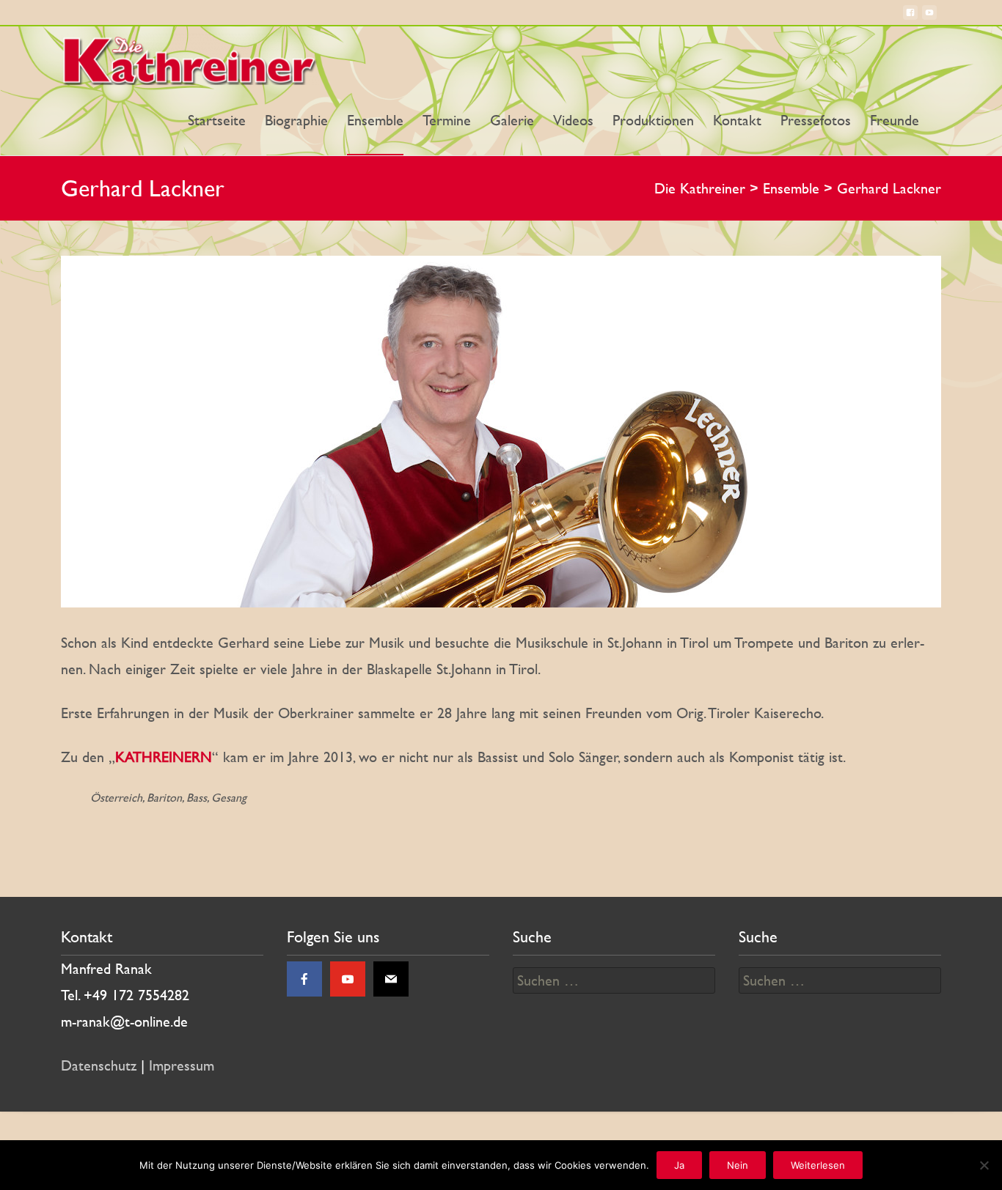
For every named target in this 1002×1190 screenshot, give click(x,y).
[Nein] (983, 1165)
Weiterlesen (818, 1165)
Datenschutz (98, 1065)
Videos (573, 120)
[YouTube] (347, 979)
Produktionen (653, 120)
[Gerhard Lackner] (501, 431)
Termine (447, 120)
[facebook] (910, 18)
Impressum (181, 1065)
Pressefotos (815, 120)
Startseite (217, 120)
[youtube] (929, 18)
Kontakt (737, 120)
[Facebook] (304, 979)
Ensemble (375, 120)
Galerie (512, 120)
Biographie (296, 120)
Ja (679, 1165)
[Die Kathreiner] (192, 55)
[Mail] (391, 979)
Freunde (894, 120)
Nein (737, 1165)
